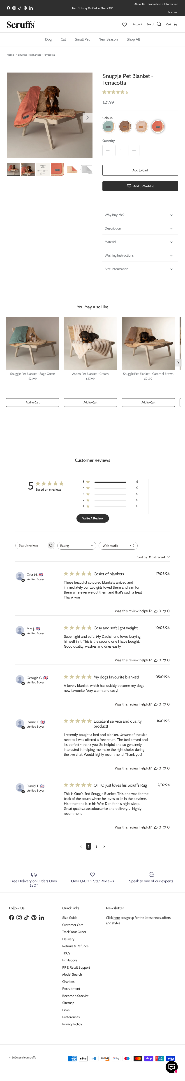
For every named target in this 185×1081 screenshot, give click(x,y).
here (116, 918)
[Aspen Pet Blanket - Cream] (90, 343)
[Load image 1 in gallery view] (49, 115)
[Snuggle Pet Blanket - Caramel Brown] (148, 343)
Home (10, 54)
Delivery (68, 939)
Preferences (71, 1017)
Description (113, 228)
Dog (48, 39)
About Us (139, 4)
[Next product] (178, 362)
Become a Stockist (75, 996)
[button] (108, 126)
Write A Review (92, 518)
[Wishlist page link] (124, 24)
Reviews (172, 12)
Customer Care (72, 925)
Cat (63, 39)
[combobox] (76, 546)
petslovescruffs (27, 1057)
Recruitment (71, 989)
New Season (108, 39)
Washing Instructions (119, 255)
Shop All (133, 39)
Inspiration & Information (163, 4)
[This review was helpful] (155, 611)
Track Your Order (74, 932)
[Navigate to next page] (104, 846)
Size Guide (69, 918)
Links (65, 1010)
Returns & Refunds (75, 946)
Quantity (108, 141)
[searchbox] (31, 545)
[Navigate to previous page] (81, 846)
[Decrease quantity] (107, 150)
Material (110, 242)
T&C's (66, 953)
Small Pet (82, 39)
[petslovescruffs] (21, 24)
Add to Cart (140, 170)
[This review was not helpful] (164, 611)
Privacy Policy (72, 1024)
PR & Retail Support (76, 967)
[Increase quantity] (134, 150)
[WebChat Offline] (171, 1067)
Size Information (116, 269)
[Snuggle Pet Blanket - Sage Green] (32, 343)
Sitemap (68, 1003)
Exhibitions (69, 960)
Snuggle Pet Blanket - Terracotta (36, 54)
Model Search (72, 974)
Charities (68, 982)
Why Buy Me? (115, 215)
